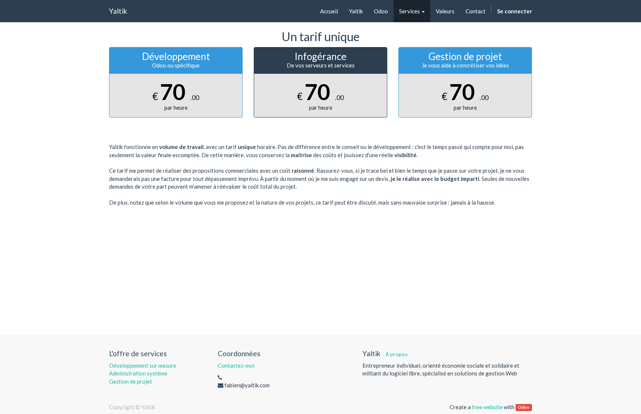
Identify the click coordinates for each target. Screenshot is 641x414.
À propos (396, 354)
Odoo (523, 407)
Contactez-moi (236, 365)
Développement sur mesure (142, 365)
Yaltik (118, 11)
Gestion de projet (130, 381)
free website (487, 407)
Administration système (138, 373)
